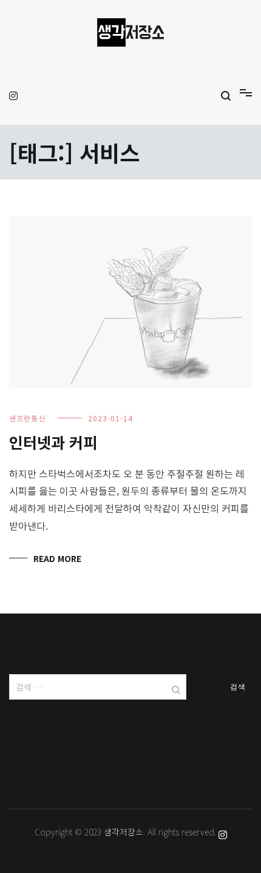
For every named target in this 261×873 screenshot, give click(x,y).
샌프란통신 (27, 418)
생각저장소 (123, 832)
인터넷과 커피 (53, 442)
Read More (57, 558)
